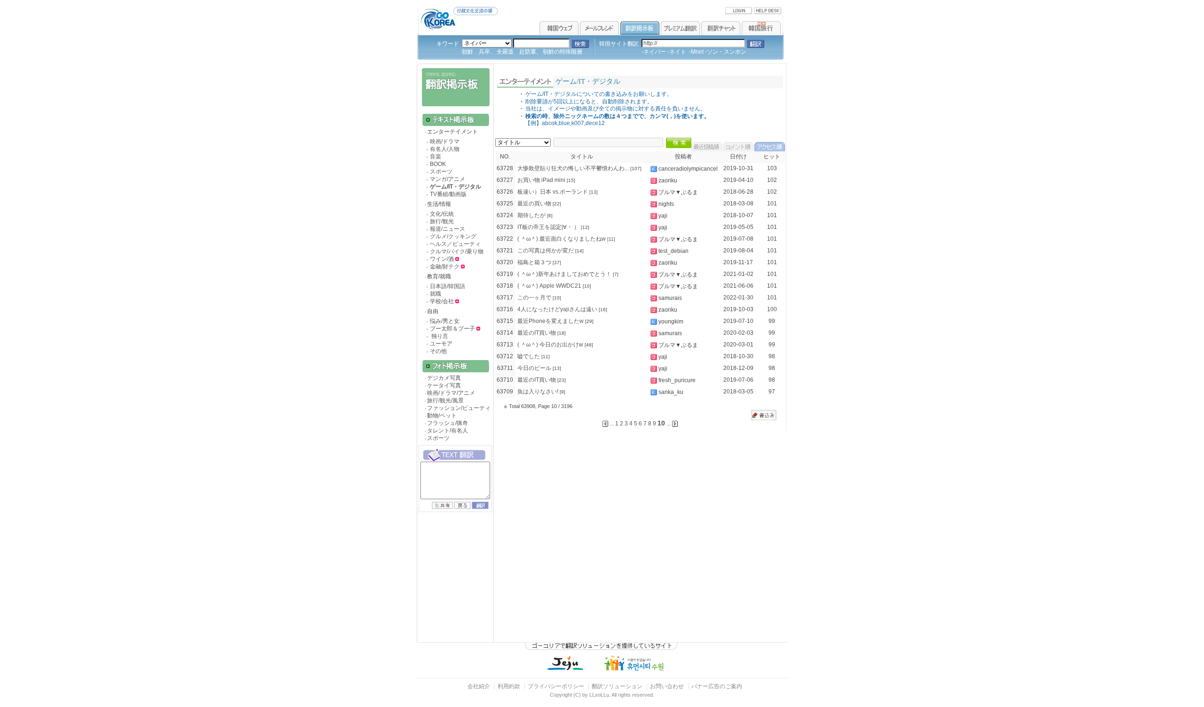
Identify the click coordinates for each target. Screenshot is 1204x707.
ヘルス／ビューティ (455, 244)
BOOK (438, 164)
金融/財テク (444, 266)
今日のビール (534, 368)
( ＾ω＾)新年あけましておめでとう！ (564, 274)
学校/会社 (442, 301)
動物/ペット (442, 415)
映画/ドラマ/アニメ (451, 393)
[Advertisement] (454, 585)
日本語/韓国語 (447, 286)
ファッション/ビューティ (459, 408)
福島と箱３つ (534, 262)
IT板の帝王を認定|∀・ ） (548, 227)
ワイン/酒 (442, 259)
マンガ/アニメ (447, 179)
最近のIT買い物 (536, 333)
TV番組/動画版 (448, 194)
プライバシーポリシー (556, 686)
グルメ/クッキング (453, 236)
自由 (432, 311)
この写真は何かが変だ (545, 250)
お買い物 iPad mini (541, 180)
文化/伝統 (442, 214)
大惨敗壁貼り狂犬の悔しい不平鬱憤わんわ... (573, 168)
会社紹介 (478, 686)
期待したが (531, 215)
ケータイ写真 (444, 385)
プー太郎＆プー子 (452, 328)
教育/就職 (439, 276)
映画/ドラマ (444, 141)
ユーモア (441, 343)
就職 (435, 294)
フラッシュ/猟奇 (447, 423)
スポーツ (441, 171)
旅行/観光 (442, 221)
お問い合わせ (667, 686)
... (668, 423)
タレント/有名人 (447, 430)
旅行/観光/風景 (445, 400)
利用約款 (509, 686)
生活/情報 (439, 204)
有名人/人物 (444, 149)
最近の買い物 (534, 203)
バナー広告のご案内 (716, 686)
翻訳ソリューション (617, 686)
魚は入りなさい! (537, 391)
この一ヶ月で (534, 297)
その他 (438, 351)
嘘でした (528, 356)
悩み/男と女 (444, 321)
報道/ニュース (447, 229)
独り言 (439, 336)
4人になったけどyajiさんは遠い (557, 309)
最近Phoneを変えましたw (550, 321)
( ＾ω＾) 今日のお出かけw (550, 344)
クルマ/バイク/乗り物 (456, 251)
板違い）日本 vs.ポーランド (552, 192)
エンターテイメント (452, 131)
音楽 (435, 156)
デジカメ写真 (444, 378)
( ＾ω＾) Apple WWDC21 (549, 286)
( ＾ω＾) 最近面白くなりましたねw (561, 239)
